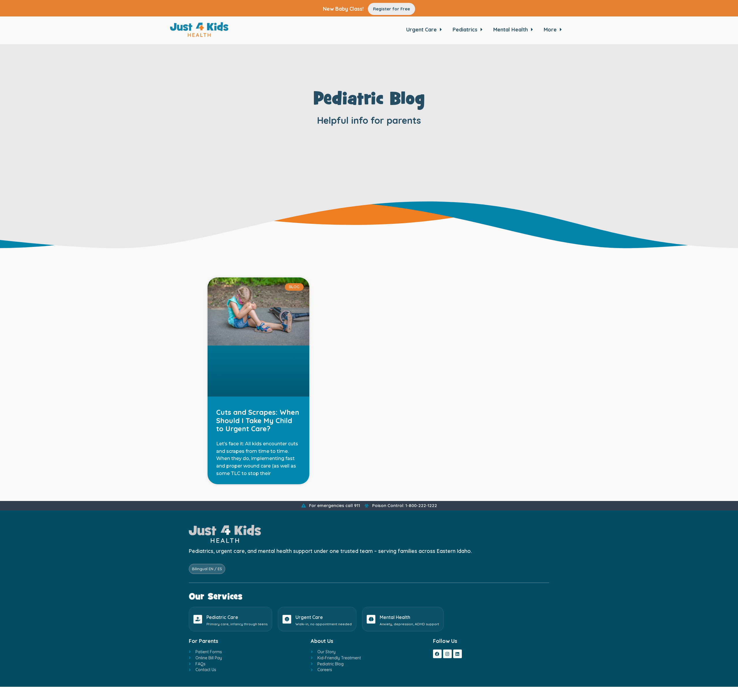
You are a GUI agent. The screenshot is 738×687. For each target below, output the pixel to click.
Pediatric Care (222, 617)
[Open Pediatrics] (481, 29)
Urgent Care (309, 617)
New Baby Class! (343, 8)
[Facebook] (437, 654)
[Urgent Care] (287, 619)
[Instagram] (447, 654)
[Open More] (560, 29)
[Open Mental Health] (531, 29)
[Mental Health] (371, 619)
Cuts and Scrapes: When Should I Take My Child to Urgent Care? (257, 420)
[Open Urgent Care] (440, 29)
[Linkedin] (457, 654)
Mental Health (395, 617)
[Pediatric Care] (197, 619)
